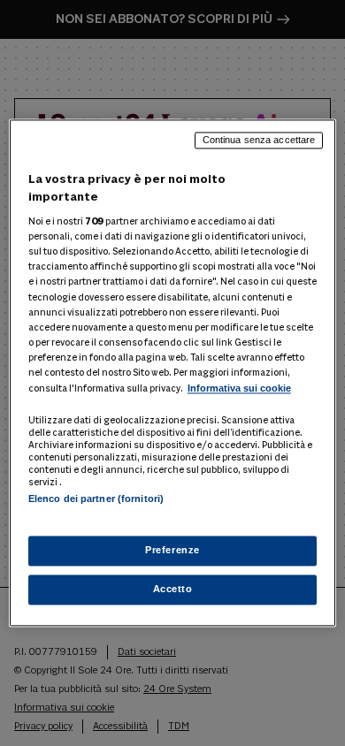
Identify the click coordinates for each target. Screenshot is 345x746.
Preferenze (172, 550)
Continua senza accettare (259, 139)
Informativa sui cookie (239, 388)
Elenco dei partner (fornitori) (96, 498)
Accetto (173, 589)
